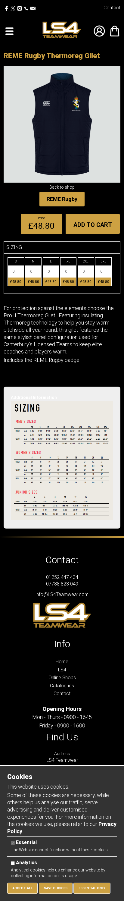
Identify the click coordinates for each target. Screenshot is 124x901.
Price (41, 218)
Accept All (22, 888)
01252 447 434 (62, 577)
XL (68, 261)
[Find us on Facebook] (7, 7)
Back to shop (62, 187)
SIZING (14, 247)
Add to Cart (92, 224)
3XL (103, 261)
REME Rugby (62, 199)
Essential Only (92, 888)
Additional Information (34, 397)
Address (62, 753)
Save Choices (55, 888)
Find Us (62, 737)
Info (62, 644)
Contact (112, 8)
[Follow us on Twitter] (13, 7)
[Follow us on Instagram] (19, 7)
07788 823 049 (62, 584)
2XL (85, 261)
